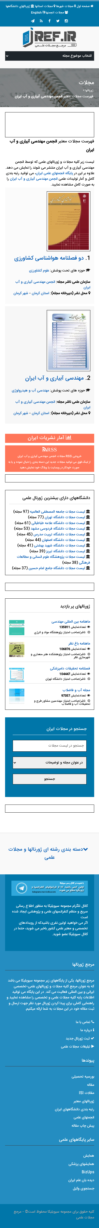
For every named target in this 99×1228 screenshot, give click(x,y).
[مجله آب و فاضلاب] (16, 696)
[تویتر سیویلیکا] (58, 21)
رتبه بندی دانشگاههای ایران (74, 1110)
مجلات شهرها (64, 6)
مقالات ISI (86, 1093)
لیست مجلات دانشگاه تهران (65, 517)
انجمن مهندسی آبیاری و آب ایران (34, 179)
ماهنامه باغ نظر (79, 644)
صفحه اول (83, 6)
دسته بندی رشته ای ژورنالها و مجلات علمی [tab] (45, 854)
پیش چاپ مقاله (83, 1126)
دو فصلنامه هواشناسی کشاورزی (49, 258)
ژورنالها (89, 90)
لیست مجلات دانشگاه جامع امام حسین (57, 568)
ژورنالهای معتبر (84, 1101)
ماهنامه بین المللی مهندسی (71, 622)
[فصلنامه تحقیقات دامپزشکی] (16, 674)
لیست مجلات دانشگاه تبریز (65, 551)
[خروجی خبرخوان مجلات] (41, 21)
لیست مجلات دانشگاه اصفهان (63, 540)
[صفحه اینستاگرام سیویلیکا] (66, 21)
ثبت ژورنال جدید (78, 1038)
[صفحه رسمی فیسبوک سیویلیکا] (49, 21)
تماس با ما (83, 1022)
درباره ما (86, 1030)
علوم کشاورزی (39, 271)
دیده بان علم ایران (81, 1180)
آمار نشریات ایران (47, 438)
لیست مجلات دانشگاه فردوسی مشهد (58, 529)
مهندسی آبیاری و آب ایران (54, 378)
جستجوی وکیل (83, 1189)
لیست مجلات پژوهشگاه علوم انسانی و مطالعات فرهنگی (53, 560)
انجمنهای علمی (84, 1118)
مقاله (90, 1085)
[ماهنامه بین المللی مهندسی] (16, 628)
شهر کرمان (20, 293)
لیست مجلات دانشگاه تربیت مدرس (59, 535)
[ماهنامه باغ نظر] (16, 650)
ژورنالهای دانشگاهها (18, 6)
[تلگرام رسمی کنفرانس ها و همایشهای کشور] (33, 21)
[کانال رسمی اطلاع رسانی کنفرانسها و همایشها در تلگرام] (49, 888)
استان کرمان (41, 293)
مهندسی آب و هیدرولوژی (30, 391)
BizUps (88, 1172)
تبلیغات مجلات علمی (75, 1047)
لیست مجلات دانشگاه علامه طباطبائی (58, 523)
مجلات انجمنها (55, 12)
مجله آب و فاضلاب (76, 690)
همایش (88, 1156)
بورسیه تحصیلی (83, 1077)
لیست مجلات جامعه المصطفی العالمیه (57, 512)
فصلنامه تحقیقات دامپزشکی (70, 669)
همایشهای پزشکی (81, 1164)
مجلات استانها (44, 6)
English (36, 12)
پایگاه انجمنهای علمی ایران (54, 173)
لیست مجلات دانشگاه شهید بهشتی (59, 546)
